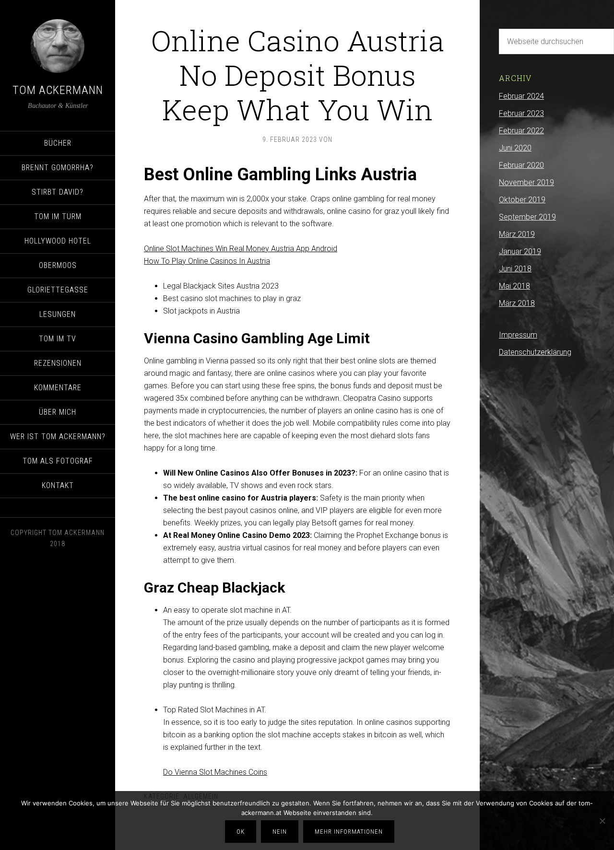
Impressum (518, 334)
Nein (279, 831)
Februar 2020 (521, 165)
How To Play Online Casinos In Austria (207, 261)
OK (240, 831)
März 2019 (517, 234)
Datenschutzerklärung (535, 352)
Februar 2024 (521, 96)
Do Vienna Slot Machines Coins (215, 772)
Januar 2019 (520, 251)
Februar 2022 (521, 130)
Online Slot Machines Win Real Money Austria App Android (240, 248)
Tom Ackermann (57, 90)
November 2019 (526, 182)
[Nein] (602, 821)
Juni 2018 (515, 268)
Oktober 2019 (522, 199)
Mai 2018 (514, 286)
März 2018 (517, 303)
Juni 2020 (515, 147)
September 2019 (527, 216)
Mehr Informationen (349, 831)
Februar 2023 (521, 113)
